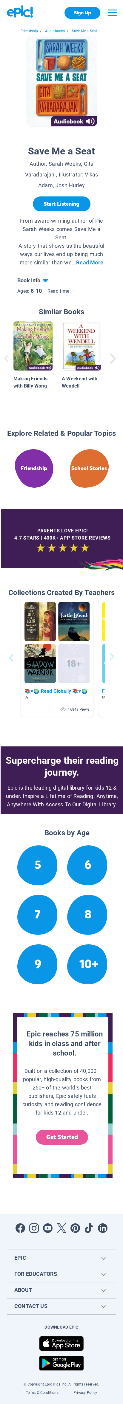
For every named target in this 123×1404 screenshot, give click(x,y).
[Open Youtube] (48, 1228)
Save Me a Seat (84, 31)
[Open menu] (112, 12)
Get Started (62, 1137)
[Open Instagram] (34, 1228)
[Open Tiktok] (89, 1228)
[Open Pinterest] (75, 1228)
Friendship (29, 31)
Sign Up (82, 13)
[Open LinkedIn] (102, 1228)
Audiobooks (55, 31)
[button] (57, 658)
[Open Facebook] (20, 1228)
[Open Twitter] (61, 1228)
